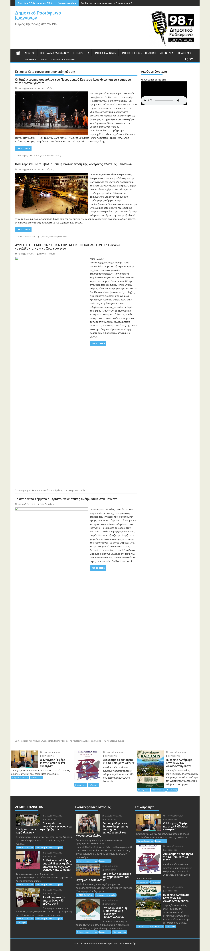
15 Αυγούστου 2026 (51, 752)
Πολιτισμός (185, 53)
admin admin (48, 756)
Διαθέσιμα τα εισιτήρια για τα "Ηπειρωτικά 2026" (109, 3)
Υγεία (44, 59)
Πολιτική (150, 53)
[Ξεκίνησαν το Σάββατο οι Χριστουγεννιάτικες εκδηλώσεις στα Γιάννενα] (51, 509)
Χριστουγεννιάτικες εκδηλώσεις (47, 155)
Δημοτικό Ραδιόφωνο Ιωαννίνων (38, 15)
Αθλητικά (30, 59)
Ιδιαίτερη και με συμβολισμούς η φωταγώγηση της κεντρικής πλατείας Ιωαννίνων (73, 164)
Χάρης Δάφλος (46, 88)
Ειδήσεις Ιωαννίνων (105, 53)
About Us (30, 53)
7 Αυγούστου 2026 (53, 816)
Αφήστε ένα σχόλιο (77, 490)
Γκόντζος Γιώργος (47, 253)
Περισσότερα (23, 148)
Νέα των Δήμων (61, 741)
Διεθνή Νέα (166, 53)
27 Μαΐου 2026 (111, 866)
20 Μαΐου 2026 (111, 900)
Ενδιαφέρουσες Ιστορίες (29, 741)
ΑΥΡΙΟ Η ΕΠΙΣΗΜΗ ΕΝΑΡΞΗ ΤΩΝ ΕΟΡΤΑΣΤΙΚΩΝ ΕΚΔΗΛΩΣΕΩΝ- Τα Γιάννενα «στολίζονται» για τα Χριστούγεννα (67, 246)
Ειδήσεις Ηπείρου (130, 53)
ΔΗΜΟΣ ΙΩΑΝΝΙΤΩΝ (26, 236)
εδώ (164, 79)
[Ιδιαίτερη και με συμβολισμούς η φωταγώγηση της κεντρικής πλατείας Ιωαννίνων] (51, 174)
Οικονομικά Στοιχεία (63, 59)
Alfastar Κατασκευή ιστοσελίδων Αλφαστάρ (112, 943)
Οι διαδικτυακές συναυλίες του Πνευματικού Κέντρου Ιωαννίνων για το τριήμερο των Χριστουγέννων (73, 81)
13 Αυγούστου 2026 (114, 752)
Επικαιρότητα (81, 53)
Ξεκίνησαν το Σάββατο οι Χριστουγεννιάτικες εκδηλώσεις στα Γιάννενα (66, 499)
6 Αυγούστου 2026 (53, 853)
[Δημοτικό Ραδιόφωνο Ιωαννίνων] (18, 52)
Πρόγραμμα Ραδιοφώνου (54, 53)
